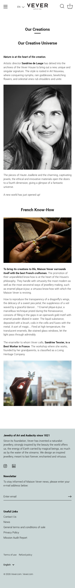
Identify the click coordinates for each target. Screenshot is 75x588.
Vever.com (16, 574)
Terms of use (10, 554)
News (6, 522)
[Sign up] (70, 496)
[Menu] (5, 6)
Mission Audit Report (15, 537)
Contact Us (9, 516)
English (7, 564)
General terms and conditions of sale (24, 527)
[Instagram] (5, 465)
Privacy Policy (11, 532)
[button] (21, 7)
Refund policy (25, 554)
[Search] (62, 6)
